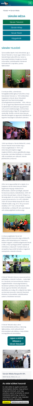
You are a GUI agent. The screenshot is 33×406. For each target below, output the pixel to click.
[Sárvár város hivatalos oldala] (6, 3)
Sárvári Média (14, 10)
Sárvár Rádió (16, 32)
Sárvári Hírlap (16, 27)
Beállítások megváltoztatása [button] (20, 402)
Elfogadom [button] (6, 402)
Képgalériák (16, 38)
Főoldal (5, 10)
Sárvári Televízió (16, 22)
